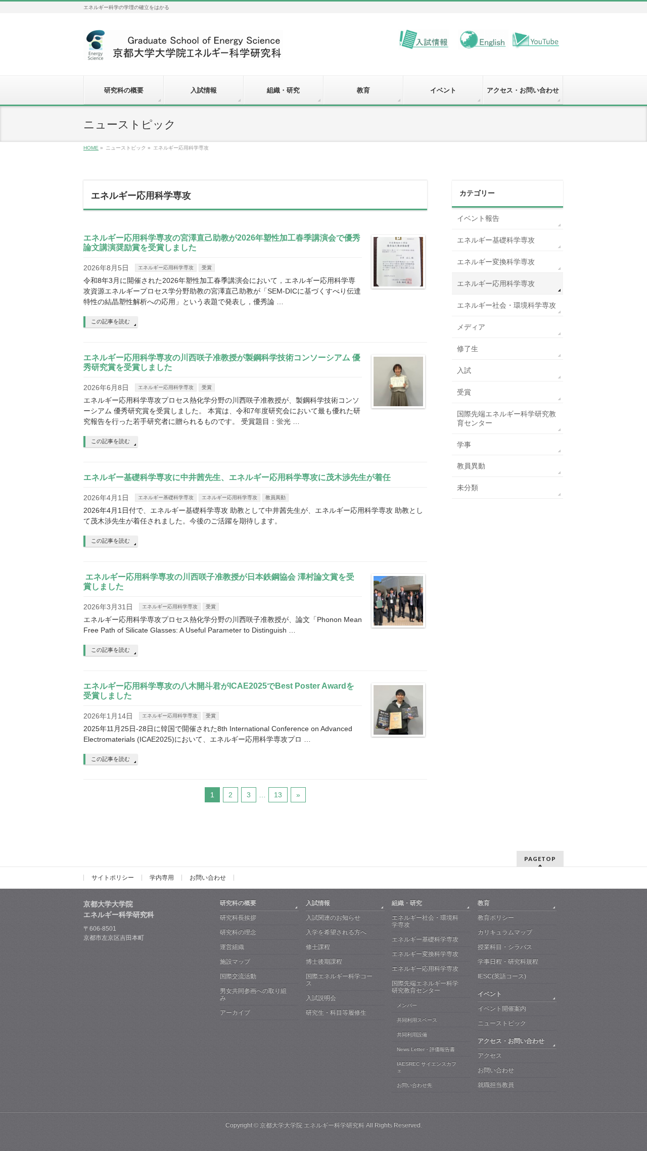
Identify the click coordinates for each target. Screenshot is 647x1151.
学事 (464, 445)
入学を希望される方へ (336, 932)
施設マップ (235, 961)
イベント (490, 993)
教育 (484, 902)
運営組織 (232, 946)
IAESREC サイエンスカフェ (426, 1067)
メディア (471, 327)
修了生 (467, 349)
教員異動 (275, 497)
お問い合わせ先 (414, 1085)
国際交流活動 (238, 976)
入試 (464, 370)
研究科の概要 (238, 902)
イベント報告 (478, 218)
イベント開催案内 (502, 1008)
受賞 (207, 267)
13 (278, 795)
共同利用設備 (412, 1034)
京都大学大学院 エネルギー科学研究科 (312, 1125)
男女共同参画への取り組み (253, 994)
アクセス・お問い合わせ (511, 1040)
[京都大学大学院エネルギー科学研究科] (183, 49)
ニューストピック (502, 1023)
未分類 (467, 488)
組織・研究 (407, 902)
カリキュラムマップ (505, 932)
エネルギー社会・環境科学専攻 (506, 305)
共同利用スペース (417, 1020)
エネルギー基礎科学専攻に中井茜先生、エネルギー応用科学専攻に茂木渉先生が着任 (237, 477)
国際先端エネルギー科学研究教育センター (506, 418)
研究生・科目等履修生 (336, 1012)
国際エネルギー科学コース (339, 980)
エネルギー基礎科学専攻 (166, 497)
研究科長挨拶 (238, 917)
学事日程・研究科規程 (508, 961)
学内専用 (162, 878)
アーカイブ (235, 1012)
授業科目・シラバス (505, 946)
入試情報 (318, 902)
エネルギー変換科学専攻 (496, 262)
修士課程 (318, 946)
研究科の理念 (238, 932)
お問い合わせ (208, 878)
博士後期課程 (324, 961)
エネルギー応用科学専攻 (166, 267)
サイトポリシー (112, 878)
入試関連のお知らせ (333, 917)
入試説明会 (321, 997)
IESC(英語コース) (502, 976)
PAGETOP (540, 858)
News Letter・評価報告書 (426, 1049)
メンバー (407, 1005)
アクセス (490, 1055)
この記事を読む (110, 321)
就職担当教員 (496, 1084)
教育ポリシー (496, 917)
